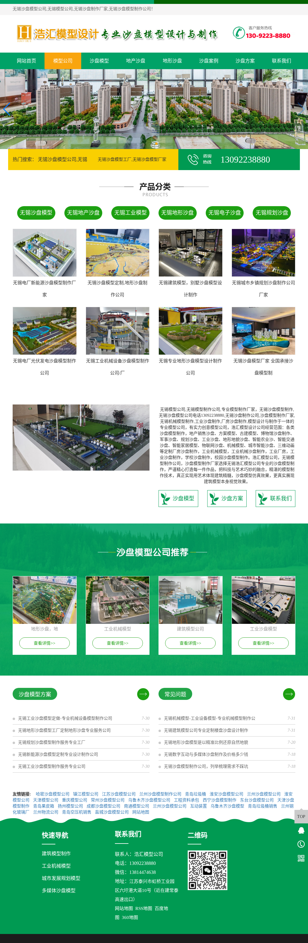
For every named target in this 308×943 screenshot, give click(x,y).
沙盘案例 (208, 60)
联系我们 (281, 60)
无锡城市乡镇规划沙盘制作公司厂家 (263, 288)
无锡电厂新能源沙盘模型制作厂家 (44, 288)
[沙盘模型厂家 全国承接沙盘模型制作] (264, 331)
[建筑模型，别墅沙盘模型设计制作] (191, 253)
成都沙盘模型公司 (104, 806)
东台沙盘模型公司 (257, 800)
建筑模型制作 (56, 853)
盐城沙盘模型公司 (112, 812)
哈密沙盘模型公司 (53, 794)
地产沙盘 (135, 60)
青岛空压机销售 (77, 812)
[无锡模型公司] (117, 33)
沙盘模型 (99, 60)
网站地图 (141, 812)
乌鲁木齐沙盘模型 (228, 806)
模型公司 (62, 60)
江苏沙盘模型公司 (119, 794)
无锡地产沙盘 (83, 213)
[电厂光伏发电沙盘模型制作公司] (45, 331)
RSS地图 (143, 908)
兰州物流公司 (46, 812)
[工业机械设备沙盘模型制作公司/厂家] (118, 331)
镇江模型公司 (86, 794)
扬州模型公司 (71, 806)
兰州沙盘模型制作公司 (161, 794)
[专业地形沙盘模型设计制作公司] (191, 331)
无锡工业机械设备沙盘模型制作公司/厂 (117, 367)
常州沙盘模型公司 (108, 800)
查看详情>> (44, 643)
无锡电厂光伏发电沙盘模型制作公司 (44, 367)
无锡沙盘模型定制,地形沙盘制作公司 (117, 288)
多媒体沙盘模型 (58, 890)
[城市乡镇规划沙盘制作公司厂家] (264, 253)
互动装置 (199, 806)
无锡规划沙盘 (272, 213)
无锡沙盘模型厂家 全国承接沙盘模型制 (263, 367)
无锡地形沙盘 (177, 213)
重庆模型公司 (75, 800)
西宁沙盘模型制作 (220, 800)
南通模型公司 (137, 806)
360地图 (130, 917)
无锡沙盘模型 (36, 213)
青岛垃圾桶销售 (263, 806)
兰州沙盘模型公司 (264, 794)
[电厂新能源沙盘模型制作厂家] (45, 253)
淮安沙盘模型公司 (227, 794)
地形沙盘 (172, 60)
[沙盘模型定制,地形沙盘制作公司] (118, 253)
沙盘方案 (245, 60)
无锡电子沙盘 (224, 213)
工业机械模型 (56, 865)
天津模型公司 (46, 800)
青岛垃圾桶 (196, 794)
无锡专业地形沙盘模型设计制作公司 (190, 367)
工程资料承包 (187, 800)
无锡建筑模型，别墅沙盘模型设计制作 (190, 288)
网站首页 (26, 60)
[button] (151, 143)
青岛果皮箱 (44, 806)
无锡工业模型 (130, 213)
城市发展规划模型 (61, 878)
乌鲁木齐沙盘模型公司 (149, 800)
